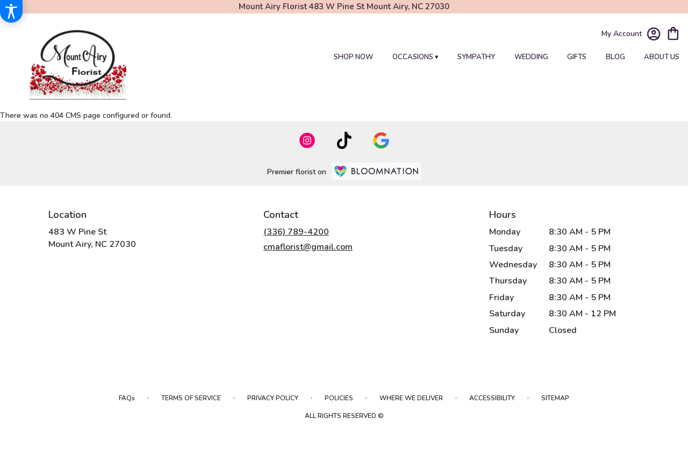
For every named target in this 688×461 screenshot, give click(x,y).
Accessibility (492, 398)
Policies (339, 398)
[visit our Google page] (381, 140)
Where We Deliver (411, 398)
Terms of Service (191, 398)
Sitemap (555, 398)
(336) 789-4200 (296, 232)
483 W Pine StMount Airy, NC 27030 (92, 238)
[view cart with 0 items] (673, 32)
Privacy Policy (272, 398)
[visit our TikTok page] (344, 140)
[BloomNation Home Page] (376, 171)
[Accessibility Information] (11, 11)
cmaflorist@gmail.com (308, 247)
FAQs (127, 398)
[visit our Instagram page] (307, 140)
